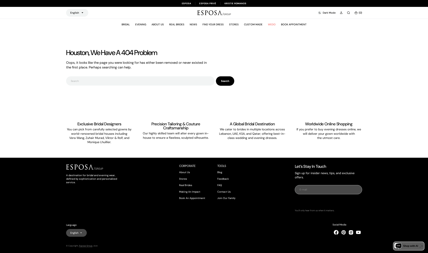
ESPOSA (186, 3)
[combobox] (140, 81)
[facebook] (336, 232)
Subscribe (328, 201)
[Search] (348, 12)
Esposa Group (85, 245)
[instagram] (351, 232)
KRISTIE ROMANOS (235, 3)
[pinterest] (343, 232)
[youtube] (358, 232)
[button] (341, 12)
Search (225, 81)
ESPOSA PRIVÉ (207, 3)
